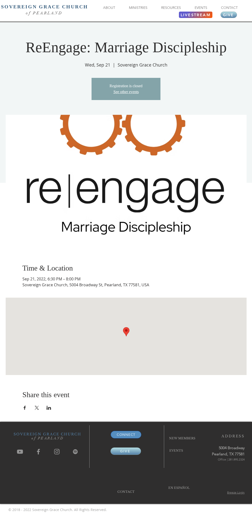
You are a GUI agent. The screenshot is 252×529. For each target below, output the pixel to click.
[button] (109, 8)
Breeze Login (236, 492)
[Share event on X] (36, 408)
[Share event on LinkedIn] (49, 408)
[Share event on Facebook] (24, 408)
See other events (126, 92)
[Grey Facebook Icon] (38, 451)
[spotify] (75, 451)
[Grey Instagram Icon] (57, 451)
